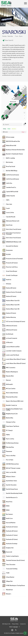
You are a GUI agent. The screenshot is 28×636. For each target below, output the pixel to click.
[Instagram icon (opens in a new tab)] (12, 630)
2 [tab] (4, 24)
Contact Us (23, 624)
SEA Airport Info (6, 624)
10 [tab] (26, 24)
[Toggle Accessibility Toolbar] (25, 633)
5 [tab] (12, 24)
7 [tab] (18, 24)
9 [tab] (23, 24)
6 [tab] (15, 24)
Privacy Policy (15, 624)
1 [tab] (1, 24)
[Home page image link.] (6, 3)
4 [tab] (9, 24)
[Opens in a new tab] (16, 630)
